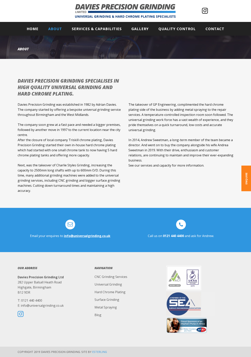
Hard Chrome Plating (110, 292)
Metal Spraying (106, 307)
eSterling (99, 352)
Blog (98, 315)
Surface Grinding (107, 300)
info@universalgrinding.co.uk (87, 236)
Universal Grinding (108, 284)
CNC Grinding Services (111, 277)
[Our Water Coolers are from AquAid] (199, 325)
